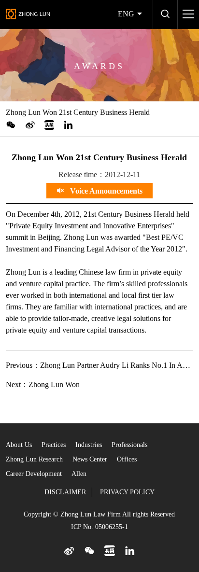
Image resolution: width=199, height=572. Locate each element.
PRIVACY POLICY (127, 492)
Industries (88, 444)
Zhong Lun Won (54, 384)
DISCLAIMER (65, 492)
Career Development (34, 473)
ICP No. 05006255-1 (99, 526)
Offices (127, 459)
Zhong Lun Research (34, 459)
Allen (78, 473)
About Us (19, 444)
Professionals (129, 444)
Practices (54, 444)
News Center (89, 459)
